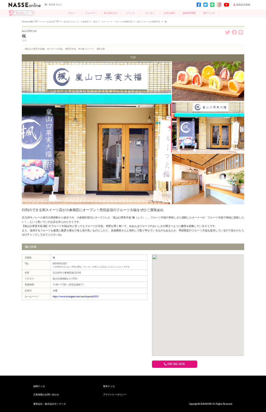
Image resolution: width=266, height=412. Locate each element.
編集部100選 (189, 12)
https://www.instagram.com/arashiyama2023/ (76, 296)
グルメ (71, 12)
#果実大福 (70, 49)
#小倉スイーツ (86, 49)
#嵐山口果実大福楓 (35, 49)
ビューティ (91, 12)
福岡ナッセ (39, 386)
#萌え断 (101, 49)
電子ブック (209, 12)
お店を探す (169, 12)
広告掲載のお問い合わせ (46, 394)
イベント (130, 12)
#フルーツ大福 (55, 49)
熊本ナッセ (109, 386)
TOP (133, 57)
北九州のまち (111, 12)
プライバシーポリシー (115, 394)
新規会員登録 (243, 4)
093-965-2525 (176, 364)
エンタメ (150, 12)
